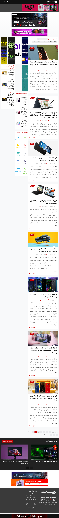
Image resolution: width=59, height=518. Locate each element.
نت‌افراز (51, 499)
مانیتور (24, 156)
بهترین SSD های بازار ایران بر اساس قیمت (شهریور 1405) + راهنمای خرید (23, 112)
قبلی (53, 432)
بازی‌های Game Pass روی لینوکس (49, 41)
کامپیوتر (25, 140)
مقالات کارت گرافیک (10, 92)
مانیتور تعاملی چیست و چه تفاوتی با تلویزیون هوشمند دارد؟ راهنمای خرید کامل (10, 85)
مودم (18, 163)
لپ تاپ (18, 148)
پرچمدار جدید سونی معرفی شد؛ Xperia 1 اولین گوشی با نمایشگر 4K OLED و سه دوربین (43, 64)
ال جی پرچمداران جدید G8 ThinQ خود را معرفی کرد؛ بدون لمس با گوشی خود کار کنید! (43, 398)
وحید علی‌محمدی (52, 70)
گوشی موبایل (18, 140)
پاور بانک (18, 156)
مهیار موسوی (52, 121)
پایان (44, 435)
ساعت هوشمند (25, 172)
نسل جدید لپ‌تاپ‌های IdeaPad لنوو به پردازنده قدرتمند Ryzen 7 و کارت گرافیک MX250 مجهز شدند (43, 115)
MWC (32, 48)
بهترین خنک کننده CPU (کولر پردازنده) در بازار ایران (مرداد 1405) (24, 123)
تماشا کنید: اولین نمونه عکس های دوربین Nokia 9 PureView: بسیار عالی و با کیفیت (43, 350)
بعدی (48, 435)
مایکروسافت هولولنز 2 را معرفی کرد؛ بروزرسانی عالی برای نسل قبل (43, 250)
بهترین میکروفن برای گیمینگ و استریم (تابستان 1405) (24, 100)
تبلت (25, 148)
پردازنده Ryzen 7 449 (42, 39)
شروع (56, 432)
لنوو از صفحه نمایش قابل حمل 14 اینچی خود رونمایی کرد (43, 202)
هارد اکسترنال (18, 171)
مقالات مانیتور (11, 78)
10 (51, 435)
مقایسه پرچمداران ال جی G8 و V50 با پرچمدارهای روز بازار (43, 295)
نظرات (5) (33, 92)
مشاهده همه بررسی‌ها (7, 441)
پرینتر (25, 163)
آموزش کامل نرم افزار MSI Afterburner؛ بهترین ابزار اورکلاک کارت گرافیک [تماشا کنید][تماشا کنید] (10, 100)
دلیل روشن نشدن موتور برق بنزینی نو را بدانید (10, 73)
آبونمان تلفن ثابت (36, 41)
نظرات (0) (33, 137)
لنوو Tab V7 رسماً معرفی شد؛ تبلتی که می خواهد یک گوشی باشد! (43, 159)
